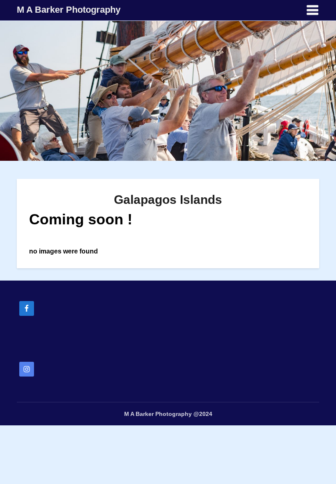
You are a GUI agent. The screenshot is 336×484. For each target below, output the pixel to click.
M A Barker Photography (68, 10)
